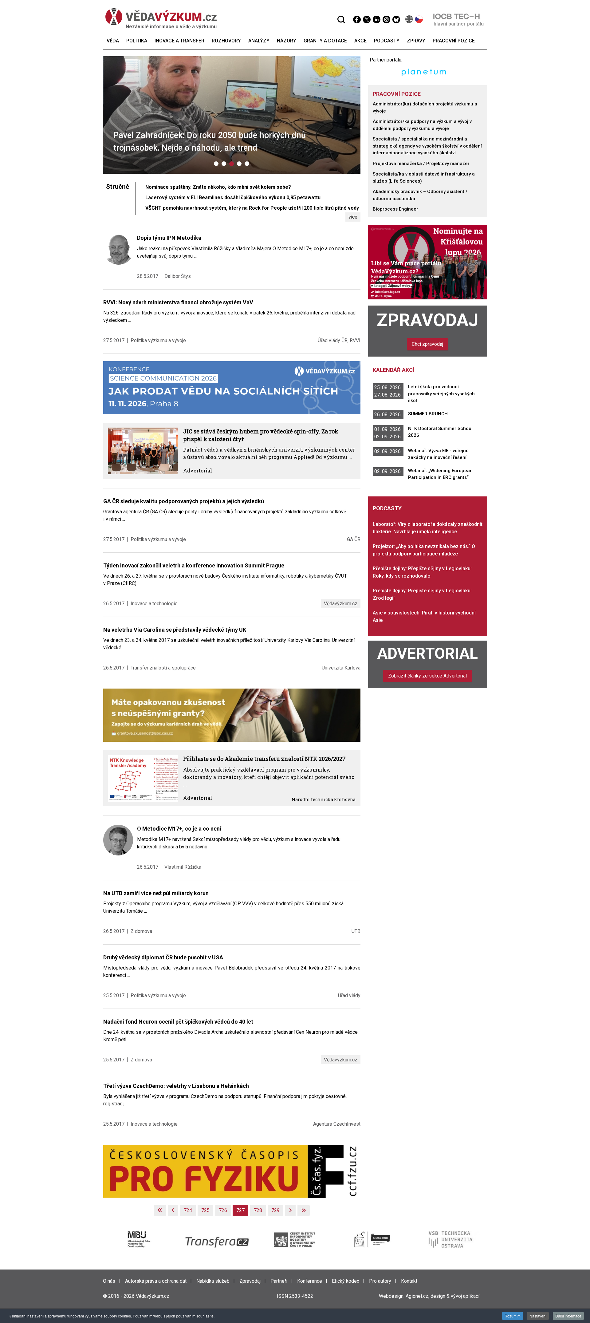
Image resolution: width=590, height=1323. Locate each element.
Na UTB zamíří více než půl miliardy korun (156, 893)
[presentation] (112, 116)
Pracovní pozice (397, 94)
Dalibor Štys (177, 276)
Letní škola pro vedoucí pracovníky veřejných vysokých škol (441, 393)
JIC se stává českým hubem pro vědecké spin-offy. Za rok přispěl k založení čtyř (260, 435)
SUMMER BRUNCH (428, 414)
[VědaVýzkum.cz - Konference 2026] (231, 387)
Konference (309, 1281)
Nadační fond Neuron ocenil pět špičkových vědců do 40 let (178, 1021)
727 (240, 1210)
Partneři (278, 1281)
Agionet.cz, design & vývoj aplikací (442, 1296)
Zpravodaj (427, 320)
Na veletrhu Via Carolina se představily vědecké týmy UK (174, 629)
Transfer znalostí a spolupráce (163, 668)
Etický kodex (345, 1281)
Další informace (568, 1315)
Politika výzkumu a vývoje (158, 340)
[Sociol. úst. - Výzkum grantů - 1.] (231, 715)
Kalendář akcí (393, 370)
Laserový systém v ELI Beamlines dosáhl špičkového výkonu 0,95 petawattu (233, 197)
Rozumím (513, 1315)
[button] (216, 163)
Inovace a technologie (154, 603)
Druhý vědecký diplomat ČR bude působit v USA (163, 957)
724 (188, 1210)
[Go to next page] (290, 1210)
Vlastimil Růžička (182, 867)
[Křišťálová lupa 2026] (427, 262)
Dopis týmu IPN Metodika (169, 238)
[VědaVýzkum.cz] (161, 16)
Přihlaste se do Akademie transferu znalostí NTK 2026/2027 (264, 758)
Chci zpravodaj (427, 344)
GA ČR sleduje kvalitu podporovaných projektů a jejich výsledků (183, 501)
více (352, 217)
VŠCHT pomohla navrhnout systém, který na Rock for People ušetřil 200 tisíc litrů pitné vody (252, 208)
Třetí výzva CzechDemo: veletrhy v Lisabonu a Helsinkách (176, 1086)
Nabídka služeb (213, 1281)
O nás (109, 1281)
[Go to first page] (160, 1210)
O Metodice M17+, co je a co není (179, 828)
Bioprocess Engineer (395, 209)
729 (275, 1210)
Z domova (141, 931)
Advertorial (197, 470)
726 (223, 1210)
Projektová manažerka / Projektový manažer (421, 163)
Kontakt (409, 1281)
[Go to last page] (303, 1210)
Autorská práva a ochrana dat (156, 1281)
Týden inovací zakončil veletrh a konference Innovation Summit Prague (193, 565)
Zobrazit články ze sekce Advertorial (427, 676)
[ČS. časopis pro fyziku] (231, 1171)
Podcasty (387, 508)
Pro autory (380, 1281)
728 (258, 1210)
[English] (409, 19)
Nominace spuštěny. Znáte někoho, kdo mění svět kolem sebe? (218, 187)
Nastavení (537, 1315)
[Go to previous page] (173, 1210)
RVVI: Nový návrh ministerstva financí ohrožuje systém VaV (178, 302)
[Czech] (419, 19)
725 (205, 1210)
